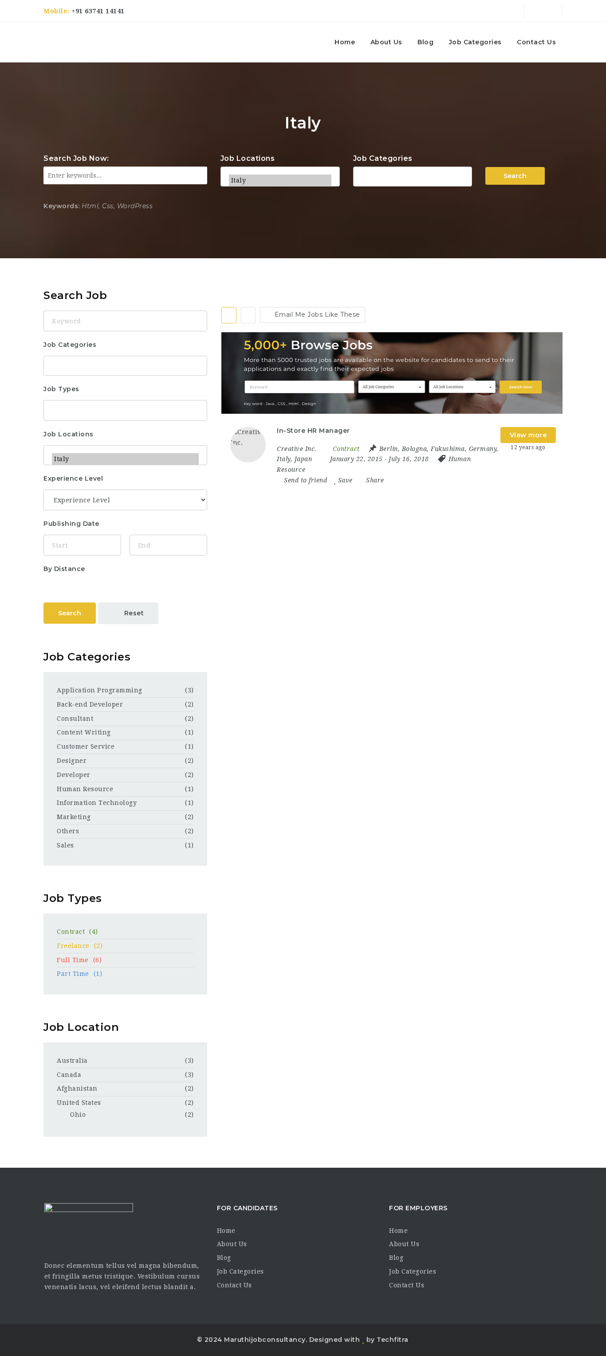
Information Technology (97, 802)
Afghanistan (77, 1088)
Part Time (79, 973)
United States (79, 1102)
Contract (77, 931)
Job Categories (475, 42)
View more (528, 435)
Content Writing (84, 732)
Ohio (78, 1114)
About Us (386, 42)
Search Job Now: (76, 158)
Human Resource (85, 789)
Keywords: (61, 206)
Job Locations (247, 158)
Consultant (75, 718)
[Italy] (280, 180)
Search (515, 176)
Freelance (79, 945)
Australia (72, 1060)
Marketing (74, 816)
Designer (72, 760)
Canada (69, 1074)
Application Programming (99, 690)
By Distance (64, 569)
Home (344, 42)
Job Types (61, 389)
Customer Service (85, 746)
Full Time (79, 960)
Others (68, 831)
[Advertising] (413, 175)
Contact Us (536, 42)
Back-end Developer (90, 704)
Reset (133, 613)
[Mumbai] (280, 169)
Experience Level (73, 478)
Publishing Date (71, 524)
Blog (425, 42)
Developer (74, 774)
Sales (65, 845)
